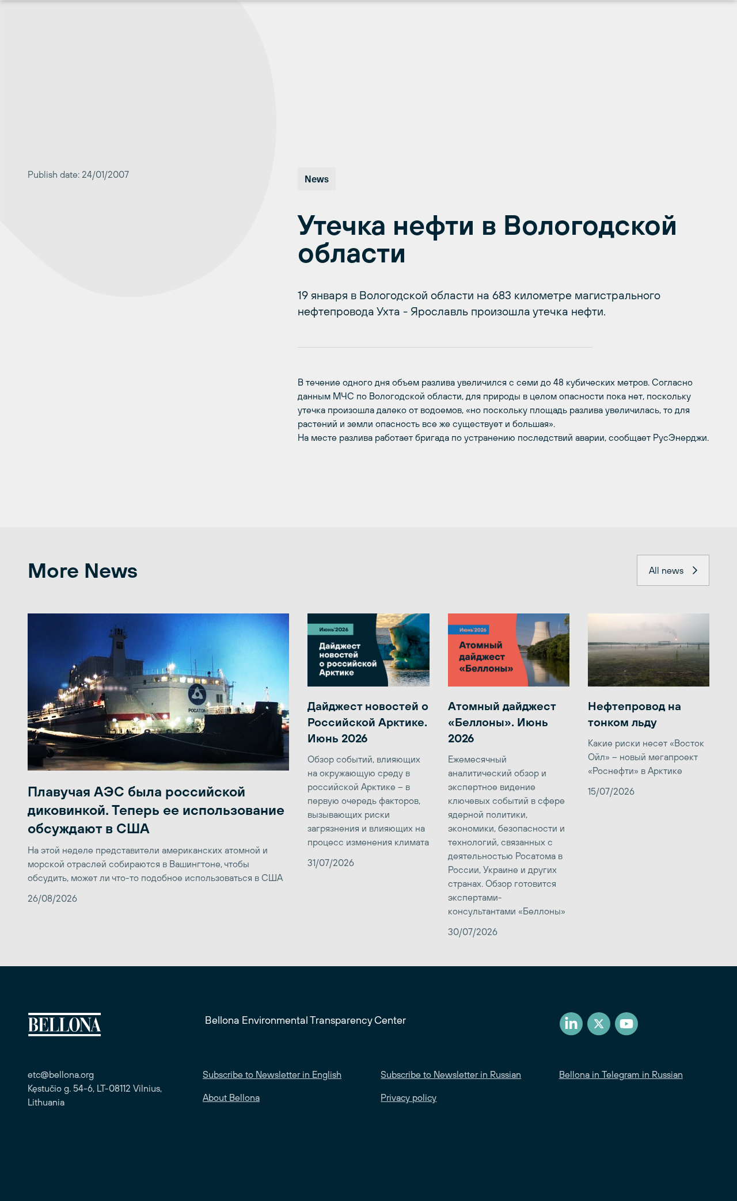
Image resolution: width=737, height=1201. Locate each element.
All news (666, 570)
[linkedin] (571, 1023)
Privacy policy (408, 1097)
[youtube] (626, 1023)
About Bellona (231, 1097)
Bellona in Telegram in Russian (621, 1074)
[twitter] (598, 1023)
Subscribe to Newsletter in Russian (451, 1074)
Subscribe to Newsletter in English (272, 1074)
